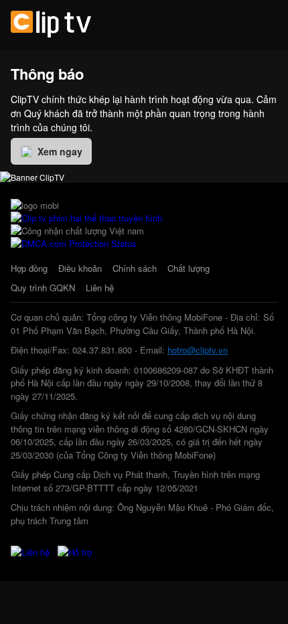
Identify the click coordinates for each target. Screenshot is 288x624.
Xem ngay (60, 151)
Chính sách (135, 268)
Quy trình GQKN (43, 287)
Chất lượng (188, 268)
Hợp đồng (29, 268)
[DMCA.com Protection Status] (74, 243)
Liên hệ (100, 287)
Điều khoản (80, 268)
